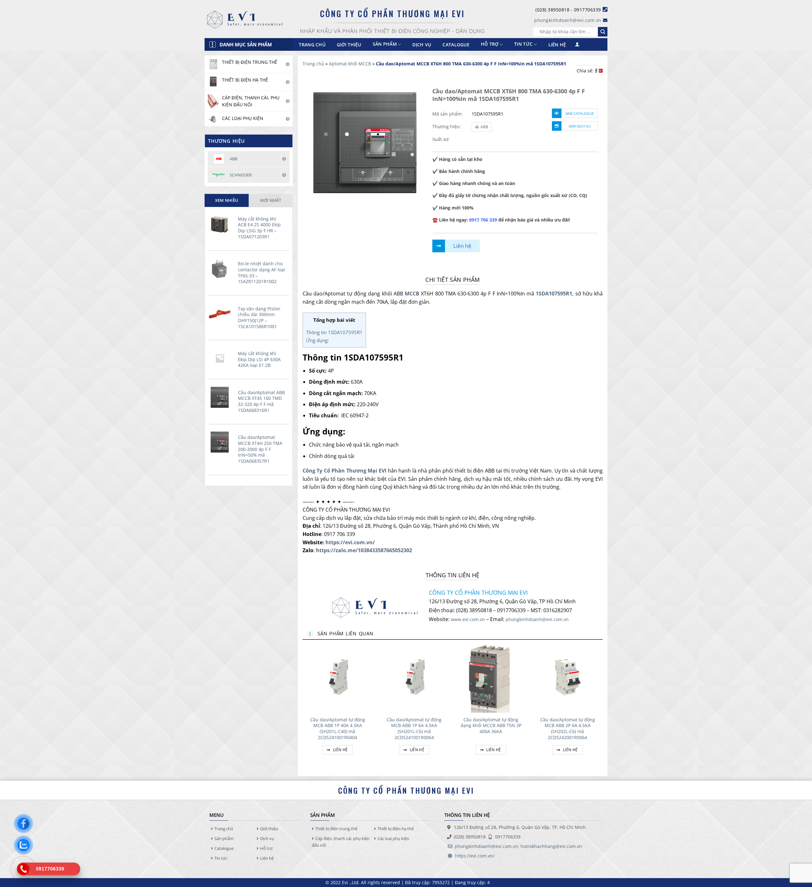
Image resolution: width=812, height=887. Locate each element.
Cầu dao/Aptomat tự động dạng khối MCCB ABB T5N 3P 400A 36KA (491, 725)
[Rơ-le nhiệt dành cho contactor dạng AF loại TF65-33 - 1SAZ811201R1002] (221, 268)
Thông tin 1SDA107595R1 (334, 332)
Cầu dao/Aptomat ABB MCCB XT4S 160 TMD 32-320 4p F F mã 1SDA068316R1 (261, 401)
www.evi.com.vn (468, 619)
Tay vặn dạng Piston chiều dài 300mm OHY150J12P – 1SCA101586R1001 (259, 317)
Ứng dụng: (317, 340)
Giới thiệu (349, 45)
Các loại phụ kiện (393, 838)
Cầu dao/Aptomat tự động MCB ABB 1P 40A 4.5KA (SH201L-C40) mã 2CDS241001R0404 (337, 728)
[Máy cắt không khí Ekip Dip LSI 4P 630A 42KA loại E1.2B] (221, 358)
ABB (484, 126)
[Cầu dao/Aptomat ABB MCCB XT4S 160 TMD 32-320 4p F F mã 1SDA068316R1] (221, 397)
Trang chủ (312, 45)
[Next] (602, 706)
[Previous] (303, 706)
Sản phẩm (223, 838)
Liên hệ (557, 45)
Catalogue (455, 45)
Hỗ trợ (490, 44)
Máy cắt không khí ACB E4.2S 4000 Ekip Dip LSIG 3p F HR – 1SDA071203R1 (259, 228)
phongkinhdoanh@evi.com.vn (567, 20)
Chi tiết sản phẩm (452, 279)
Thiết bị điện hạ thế (395, 828)
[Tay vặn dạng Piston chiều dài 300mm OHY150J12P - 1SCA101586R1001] (221, 313)
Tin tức (523, 44)
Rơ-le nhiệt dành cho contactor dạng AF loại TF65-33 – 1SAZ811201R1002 (261, 272)
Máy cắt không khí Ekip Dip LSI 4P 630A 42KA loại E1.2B (259, 359)
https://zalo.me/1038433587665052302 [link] (364, 550)
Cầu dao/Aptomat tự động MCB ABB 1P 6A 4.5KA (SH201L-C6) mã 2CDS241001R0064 (414, 728)
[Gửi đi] (602, 31)
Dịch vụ (421, 45)
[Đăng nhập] (577, 44)
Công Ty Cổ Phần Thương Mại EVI (345, 470)
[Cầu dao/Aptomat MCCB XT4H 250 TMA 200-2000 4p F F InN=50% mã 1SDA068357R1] (221, 442)
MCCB (412, 293)
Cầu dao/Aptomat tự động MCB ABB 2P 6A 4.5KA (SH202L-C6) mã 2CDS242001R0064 (567, 728)
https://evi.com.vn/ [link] (350, 542)
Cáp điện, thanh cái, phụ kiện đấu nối (341, 842)
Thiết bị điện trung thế (336, 828)
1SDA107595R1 (554, 293)
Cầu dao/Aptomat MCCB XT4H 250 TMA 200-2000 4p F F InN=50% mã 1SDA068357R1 (260, 449)
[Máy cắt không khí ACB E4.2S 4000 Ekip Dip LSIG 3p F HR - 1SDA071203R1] (221, 223)
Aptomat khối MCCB (350, 64)
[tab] (227, 200)
